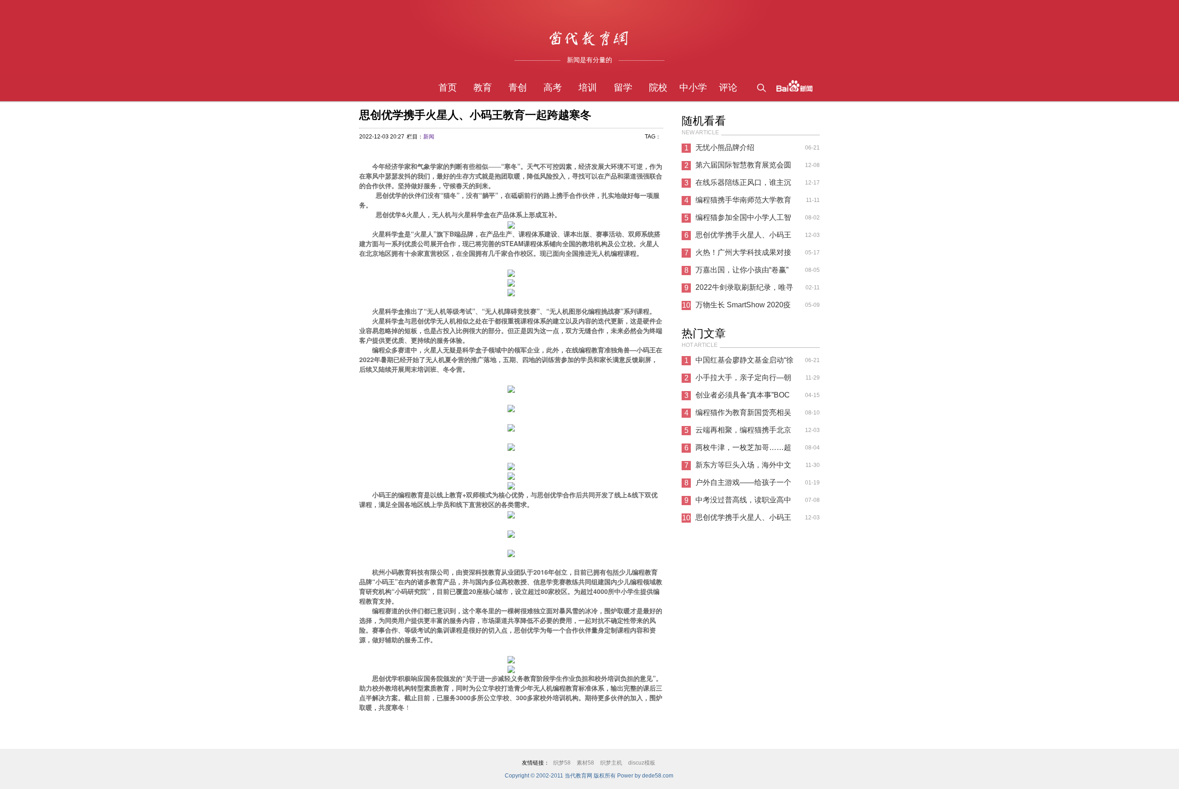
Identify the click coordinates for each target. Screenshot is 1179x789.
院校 (658, 87)
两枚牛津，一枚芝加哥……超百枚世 (743, 449)
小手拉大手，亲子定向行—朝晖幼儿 (743, 380)
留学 (623, 87)
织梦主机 (611, 763)
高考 (552, 87)
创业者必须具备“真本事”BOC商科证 (742, 397)
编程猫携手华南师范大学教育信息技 (743, 202)
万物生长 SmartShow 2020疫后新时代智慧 (743, 307)
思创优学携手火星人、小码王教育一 (743, 237)
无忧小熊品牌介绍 (724, 147)
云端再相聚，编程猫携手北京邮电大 (743, 432)
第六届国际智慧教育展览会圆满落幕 (743, 167)
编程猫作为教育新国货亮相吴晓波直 (743, 415)
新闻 (428, 136)
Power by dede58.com (645, 775)
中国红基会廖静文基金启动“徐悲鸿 (744, 362)
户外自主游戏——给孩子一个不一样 (743, 484)
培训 (587, 87)
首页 (447, 87)
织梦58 (562, 763)
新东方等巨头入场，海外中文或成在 (743, 467)
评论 (728, 87)
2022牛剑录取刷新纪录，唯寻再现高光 (744, 289)
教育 (482, 87)
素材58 (585, 763)
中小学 (693, 87)
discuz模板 (641, 763)
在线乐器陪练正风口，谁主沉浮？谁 (743, 185)
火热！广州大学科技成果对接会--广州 (743, 254)
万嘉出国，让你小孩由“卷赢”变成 (741, 272)
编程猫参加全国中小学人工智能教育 (743, 219)
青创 (517, 87)
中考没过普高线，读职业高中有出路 (743, 502)
